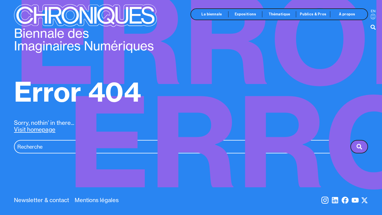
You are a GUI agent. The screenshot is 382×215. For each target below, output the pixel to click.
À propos (347, 14)
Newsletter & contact (41, 200)
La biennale (211, 14)
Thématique (279, 14)
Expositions (245, 14)
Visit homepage (34, 129)
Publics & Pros (313, 14)
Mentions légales (97, 200)
